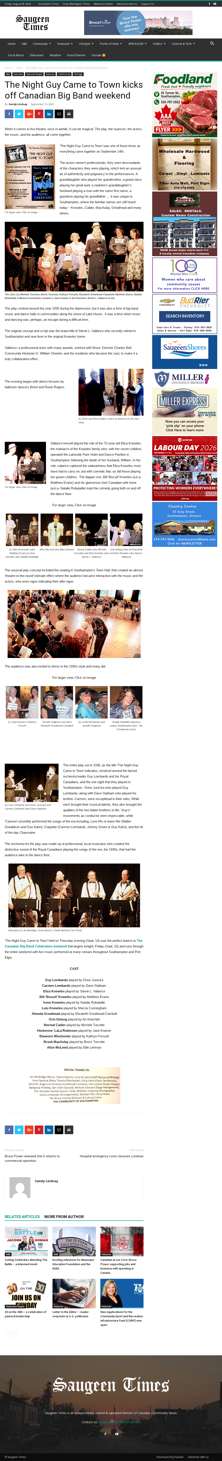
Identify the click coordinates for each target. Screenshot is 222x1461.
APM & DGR (135, 44)
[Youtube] (214, 4)
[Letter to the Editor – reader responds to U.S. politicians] (74, 1293)
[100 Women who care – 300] (184, 292)
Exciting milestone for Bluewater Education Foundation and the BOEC (73, 1264)
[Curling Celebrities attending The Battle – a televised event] (26, 1241)
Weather (55, 55)
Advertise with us (198, 1457)
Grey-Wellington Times (76, 3)
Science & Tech (182, 44)
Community (40, 44)
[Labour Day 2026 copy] (184, 500)
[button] (212, 44)
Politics (157, 44)
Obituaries (37, 55)
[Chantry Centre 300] (184, 546)
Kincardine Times (48, 3)
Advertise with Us (127, 3)
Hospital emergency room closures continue (112, 1156)
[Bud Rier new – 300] (184, 333)
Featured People (34, 74)
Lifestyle (84, 44)
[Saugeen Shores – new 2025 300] (184, 368)
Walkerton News (103, 3)
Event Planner (76, 55)
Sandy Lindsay (18, 104)
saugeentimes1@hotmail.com (119, 1422)
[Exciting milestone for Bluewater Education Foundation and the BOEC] (74, 1241)
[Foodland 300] (184, 136)
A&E (24, 44)
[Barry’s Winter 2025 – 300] (184, 255)
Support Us (147, 3)
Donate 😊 (99, 55)
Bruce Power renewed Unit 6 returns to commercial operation (32, 1158)
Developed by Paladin (170, 1457)
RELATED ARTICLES (22, 1216)
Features (50, 74)
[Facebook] (209, 4)
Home (12, 44)
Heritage (78, 74)
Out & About (16, 55)
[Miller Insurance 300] (184, 434)
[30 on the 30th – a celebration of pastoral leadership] (26, 1293)
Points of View (109, 44)
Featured (63, 44)
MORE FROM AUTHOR (64, 1216)
